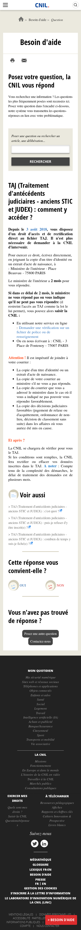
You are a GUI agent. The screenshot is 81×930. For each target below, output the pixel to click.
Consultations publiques (40, 788)
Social (41, 704)
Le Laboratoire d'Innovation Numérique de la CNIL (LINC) (40, 900)
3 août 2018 (36, 229)
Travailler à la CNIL (40, 779)
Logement (40, 708)
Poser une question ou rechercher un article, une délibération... (35, 138)
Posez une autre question (40, 633)
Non (60, 585)
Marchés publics (40, 783)
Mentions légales (21, 914)
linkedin (44, 843)
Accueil (21, 19)
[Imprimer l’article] (12, 60)
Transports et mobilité (40, 739)
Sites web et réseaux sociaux (40, 682)
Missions (40, 761)
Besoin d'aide (37, 19)
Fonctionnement (40, 765)
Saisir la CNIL (17, 816)
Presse (40, 879)
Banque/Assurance (40, 726)
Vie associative (40, 744)
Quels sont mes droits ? (17, 809)
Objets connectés (40, 690)
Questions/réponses (17, 822)
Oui (23, 585)
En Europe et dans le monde (40, 770)
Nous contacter (48, 926)
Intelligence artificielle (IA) (40, 717)
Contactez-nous (40, 641)
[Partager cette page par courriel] (24, 60)
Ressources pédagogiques (57, 803)
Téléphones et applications (40, 686)
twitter (34, 843)
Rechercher (40, 161)
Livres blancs (57, 825)
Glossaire (41, 864)
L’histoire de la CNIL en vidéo (40, 774)
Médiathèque (40, 859)
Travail (40, 713)
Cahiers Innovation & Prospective (57, 818)
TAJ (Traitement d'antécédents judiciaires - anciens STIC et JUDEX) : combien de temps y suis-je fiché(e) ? (39, 539)
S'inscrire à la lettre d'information (40, 893)
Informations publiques (23, 922)
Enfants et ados (40, 695)
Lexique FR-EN (40, 869)
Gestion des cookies (40, 888)
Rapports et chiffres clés (57, 811)
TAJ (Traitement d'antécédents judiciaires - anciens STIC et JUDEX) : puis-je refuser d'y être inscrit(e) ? (38, 523)
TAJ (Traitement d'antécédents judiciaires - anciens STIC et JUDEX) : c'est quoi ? (37, 508)
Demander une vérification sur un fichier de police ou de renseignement (43, 332)
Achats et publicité (41, 721)
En (44, 883)
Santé (40, 699)
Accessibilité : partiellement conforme (40, 918)
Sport (40, 735)
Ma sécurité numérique (41, 677)
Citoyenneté (40, 730)
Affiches (57, 807)
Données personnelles (55, 914)
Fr (37, 883)
